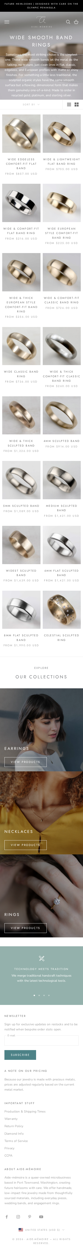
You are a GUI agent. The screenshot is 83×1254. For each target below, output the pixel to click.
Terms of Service (16, 1141)
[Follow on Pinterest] (29, 1217)
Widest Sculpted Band (21, 573)
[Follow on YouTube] (41, 1217)
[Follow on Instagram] (18, 1217)
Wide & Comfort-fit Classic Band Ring (62, 300)
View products (25, 762)
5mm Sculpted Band (21, 506)
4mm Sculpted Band (62, 441)
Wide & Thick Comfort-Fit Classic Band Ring (61, 376)
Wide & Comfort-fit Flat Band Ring (21, 231)
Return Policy (13, 1126)
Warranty (10, 1119)
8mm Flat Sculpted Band (21, 637)
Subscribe (20, 1055)
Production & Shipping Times (25, 1111)
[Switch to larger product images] (69, 104)
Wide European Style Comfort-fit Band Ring (61, 233)
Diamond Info (14, 1134)
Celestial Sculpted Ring (61, 637)
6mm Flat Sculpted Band (61, 573)
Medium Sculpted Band (61, 508)
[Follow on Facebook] (6, 1217)
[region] (41, 971)
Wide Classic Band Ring (21, 374)
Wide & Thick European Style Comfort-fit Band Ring (21, 305)
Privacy (9, 1148)
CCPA (8, 1155)
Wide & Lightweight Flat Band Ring (61, 161)
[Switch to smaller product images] (77, 104)
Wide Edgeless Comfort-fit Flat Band (21, 163)
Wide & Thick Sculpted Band (21, 443)
